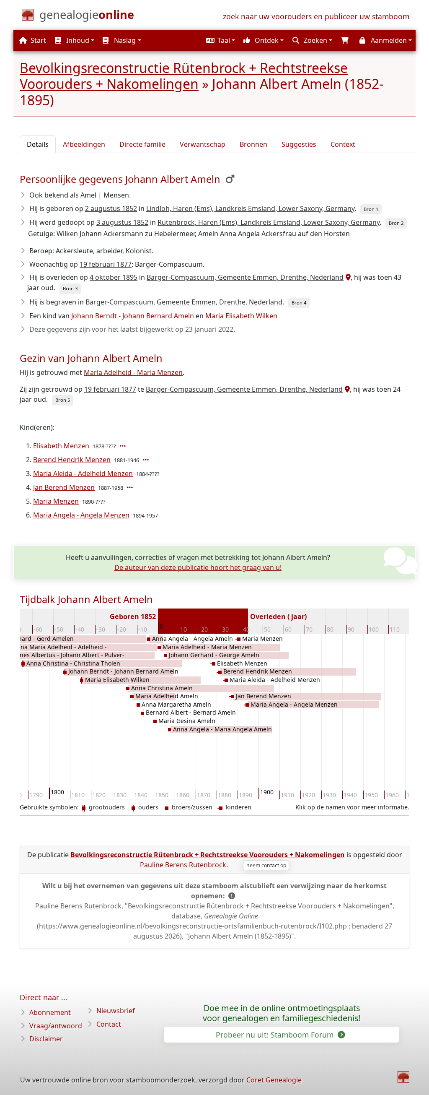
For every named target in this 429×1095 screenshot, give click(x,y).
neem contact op (266, 865)
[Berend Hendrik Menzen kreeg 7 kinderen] (146, 459)
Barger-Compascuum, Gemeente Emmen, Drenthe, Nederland (245, 277)
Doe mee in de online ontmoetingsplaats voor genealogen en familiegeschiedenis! (281, 1013)
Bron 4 (299, 302)
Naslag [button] (124, 40)
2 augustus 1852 (111, 208)
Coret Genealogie (274, 1080)
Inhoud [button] (77, 40)
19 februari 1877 (106, 264)
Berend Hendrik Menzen (72, 459)
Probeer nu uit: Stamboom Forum (276, 1035)
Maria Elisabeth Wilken (241, 315)
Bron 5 (62, 400)
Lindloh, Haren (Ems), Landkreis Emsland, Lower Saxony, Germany (250, 208)
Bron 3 (70, 288)
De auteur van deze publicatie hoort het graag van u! (198, 567)
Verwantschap (202, 144)
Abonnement (50, 1012)
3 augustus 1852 (122, 222)
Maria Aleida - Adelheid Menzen (83, 473)
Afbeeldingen (84, 144)
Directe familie (142, 144)
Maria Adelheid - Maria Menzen (133, 372)
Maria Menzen (56, 501)
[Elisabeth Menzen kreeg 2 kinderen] (123, 445)
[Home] (403, 1077)
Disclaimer (46, 1038)
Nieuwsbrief (115, 1010)
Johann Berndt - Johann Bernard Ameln (132, 315)
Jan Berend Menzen (64, 487)
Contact (108, 1024)
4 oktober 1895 (113, 277)
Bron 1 (371, 209)
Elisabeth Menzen (61, 445)
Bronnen (253, 144)
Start (37, 40)
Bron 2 (396, 223)
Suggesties (299, 144)
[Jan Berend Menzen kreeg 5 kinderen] (131, 487)
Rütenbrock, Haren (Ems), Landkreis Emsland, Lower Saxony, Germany (269, 222)
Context (343, 144)
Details (38, 144)
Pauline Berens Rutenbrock (183, 864)
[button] (219, 40)
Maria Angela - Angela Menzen (81, 515)
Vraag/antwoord (55, 1025)
